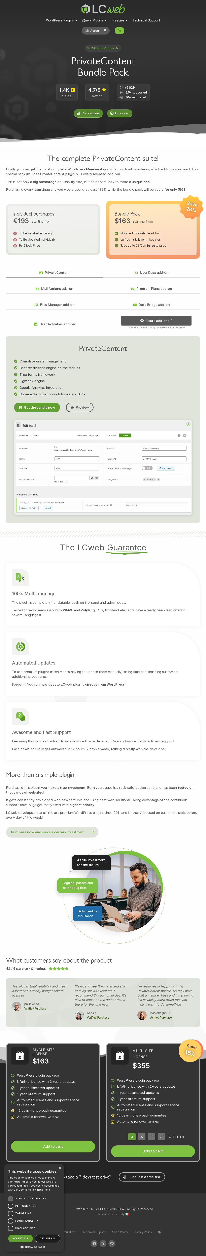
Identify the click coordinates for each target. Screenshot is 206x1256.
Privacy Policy (143, 1232)
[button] (156, 321)
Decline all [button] (47, 1238)
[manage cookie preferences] (159, 1232)
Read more (43, 1189)
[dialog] (34, 1208)
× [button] (59, 1168)
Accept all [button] (20, 1238)
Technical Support (94, 1232)
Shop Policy (120, 1232)
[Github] (111, 1243)
